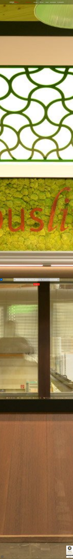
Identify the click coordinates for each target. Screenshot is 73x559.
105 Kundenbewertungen (69, 555)
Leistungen (35, 2)
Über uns (41, 2)
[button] (2, 557)
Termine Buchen (53, 2)
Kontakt (47, 2)
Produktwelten (28, 2)
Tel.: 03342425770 (60, 2)
